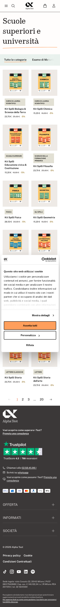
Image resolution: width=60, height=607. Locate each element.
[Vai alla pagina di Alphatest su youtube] (18, 572)
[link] (53, 6)
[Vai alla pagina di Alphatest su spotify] (32, 572)
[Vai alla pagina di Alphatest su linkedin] (25, 572)
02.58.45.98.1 (29, 467)
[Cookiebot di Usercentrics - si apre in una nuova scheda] (42, 259)
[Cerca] (13, 6)
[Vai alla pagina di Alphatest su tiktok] (4, 572)
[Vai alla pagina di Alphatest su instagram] (11, 572)
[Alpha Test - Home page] (29, 6)
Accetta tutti (30, 325)
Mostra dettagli (41, 315)
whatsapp (23, 472)
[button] (45, 6)
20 (42, 399)
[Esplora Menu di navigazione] (6, 6)
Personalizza (28, 335)
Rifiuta (30, 345)
